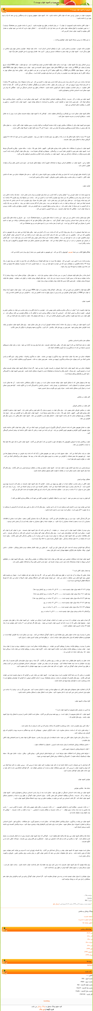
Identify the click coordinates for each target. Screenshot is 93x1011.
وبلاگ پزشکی (41, 1006)
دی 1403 (89, 933)
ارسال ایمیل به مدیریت (85, 920)
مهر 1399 (89, 949)
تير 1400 (89, 939)
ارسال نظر (56, 904)
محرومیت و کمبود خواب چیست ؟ (46, 2)
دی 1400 (89, 945)
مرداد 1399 (88, 955)
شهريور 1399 (88, 952)
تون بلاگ (42, 1009)
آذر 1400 (89, 936)
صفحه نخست (88, 916)
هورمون (70, 252)
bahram (89, 965)
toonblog (47, 1001)
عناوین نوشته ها (87, 923)
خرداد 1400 (89, 942)
